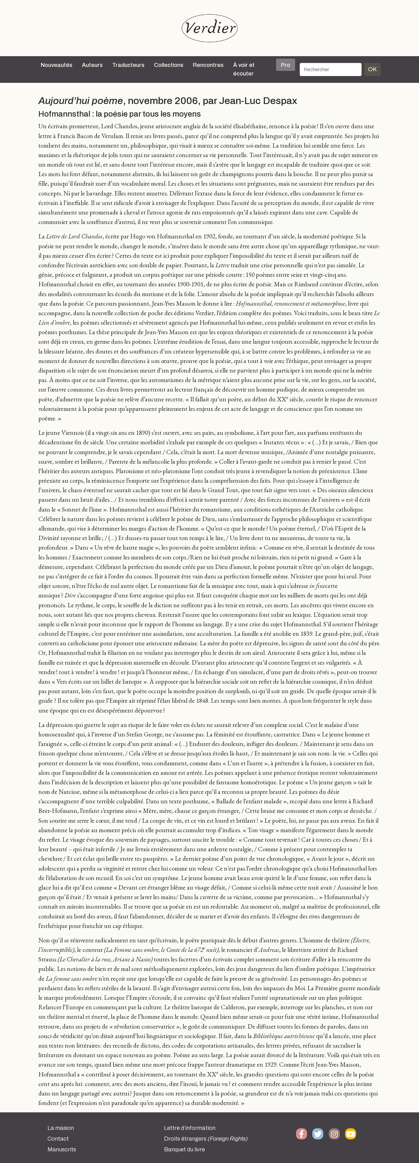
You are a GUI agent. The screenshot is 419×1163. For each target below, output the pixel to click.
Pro (285, 65)
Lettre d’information (189, 1128)
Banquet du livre (184, 1149)
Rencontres (208, 65)
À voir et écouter (244, 69)
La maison (61, 1128)
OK (372, 69)
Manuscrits (62, 1149)
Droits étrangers (206, 1139)
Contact (58, 1139)
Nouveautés (56, 65)
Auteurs (92, 65)
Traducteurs (128, 65)
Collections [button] (168, 65)
